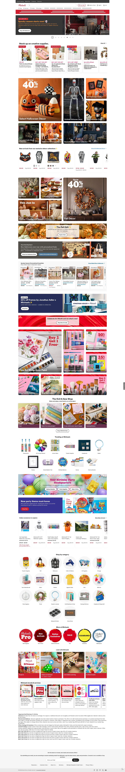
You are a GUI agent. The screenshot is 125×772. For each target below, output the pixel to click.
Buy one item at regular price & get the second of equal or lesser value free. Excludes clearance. (45, 733)
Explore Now (62, 234)
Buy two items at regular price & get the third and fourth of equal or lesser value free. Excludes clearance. (48, 737)
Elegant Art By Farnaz (68, 282)
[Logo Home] (22, 5)
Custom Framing (20, 1)
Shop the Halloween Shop (29, 254)
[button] (100, 5)
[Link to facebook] (94, 770)
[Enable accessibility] (122, 769)
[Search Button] (29, 5)
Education (39, 1)
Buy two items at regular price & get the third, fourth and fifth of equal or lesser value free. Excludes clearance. (49, 739)
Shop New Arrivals (62, 322)
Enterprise (34, 1)
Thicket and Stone (81, 284)
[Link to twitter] (103, 770)
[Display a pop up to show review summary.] (87, 283)
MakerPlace (27, 1)
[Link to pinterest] (100, 770)
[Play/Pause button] (52, 37)
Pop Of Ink (51, 284)
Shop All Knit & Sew (62, 430)
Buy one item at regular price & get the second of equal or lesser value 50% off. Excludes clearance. (47, 731)
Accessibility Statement (40, 770)
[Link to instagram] (97, 770)
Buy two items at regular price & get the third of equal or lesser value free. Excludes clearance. (45, 736)
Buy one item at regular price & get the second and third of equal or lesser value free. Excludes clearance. (48, 734)
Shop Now (25, 308)
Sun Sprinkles (94, 284)
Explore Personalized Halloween (48, 254)
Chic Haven (23, 284)
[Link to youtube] (106, 770)
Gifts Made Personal (39, 284)
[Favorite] (32, 268)
